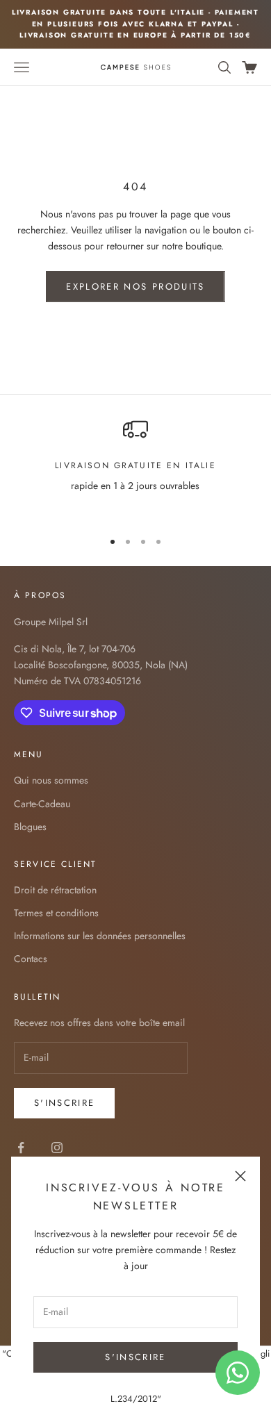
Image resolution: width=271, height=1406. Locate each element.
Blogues (30, 827)
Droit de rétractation (55, 890)
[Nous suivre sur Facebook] (21, 1148)
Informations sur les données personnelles (100, 936)
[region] (135, 467)
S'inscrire (64, 1102)
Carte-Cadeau (42, 804)
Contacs (30, 959)
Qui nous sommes (51, 780)
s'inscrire (135, 1357)
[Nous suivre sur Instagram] (57, 1148)
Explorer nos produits (135, 286)
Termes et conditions (56, 913)
